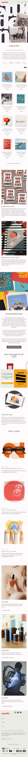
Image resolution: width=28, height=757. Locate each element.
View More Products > (14, 163)
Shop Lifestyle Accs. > (7, 706)
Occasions (18, 62)
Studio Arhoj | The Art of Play (8, 551)
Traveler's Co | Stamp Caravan (9, 510)
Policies (3, 722)
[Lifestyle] (14, 678)
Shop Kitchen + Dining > (8, 657)
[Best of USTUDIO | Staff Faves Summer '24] (14, 449)
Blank (24, 62)
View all (14, 357)
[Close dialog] (26, 370)
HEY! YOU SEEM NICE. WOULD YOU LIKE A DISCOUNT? (12, 730)
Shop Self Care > (6, 610)
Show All (5, 62)
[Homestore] (14, 631)
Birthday (11, 62)
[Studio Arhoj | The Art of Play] (14, 532)
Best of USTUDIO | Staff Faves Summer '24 (12, 468)
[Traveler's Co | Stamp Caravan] (14, 491)
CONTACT (3, 718)
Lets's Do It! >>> (7, 383)
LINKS (2, 726)
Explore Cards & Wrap (14, 347)
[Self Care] (14, 582)
